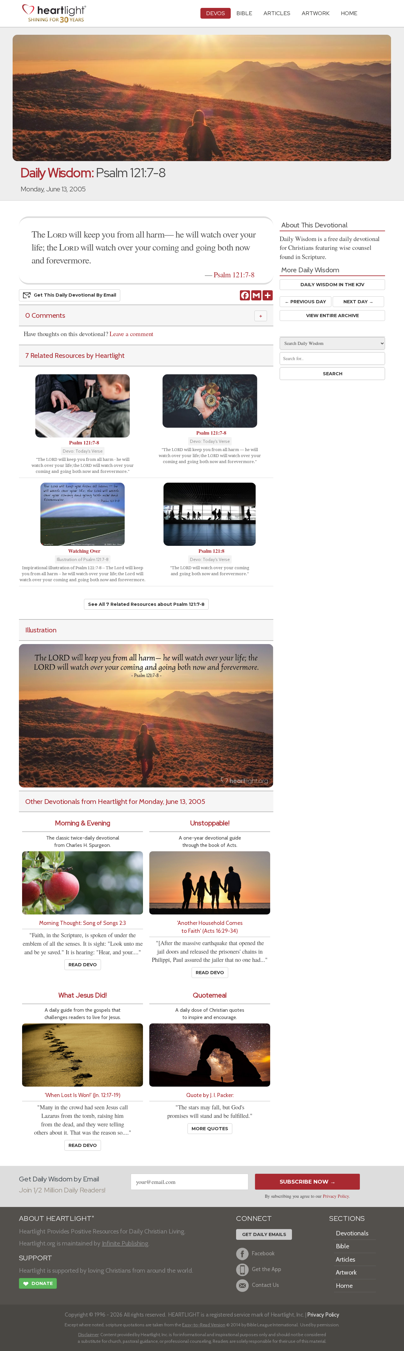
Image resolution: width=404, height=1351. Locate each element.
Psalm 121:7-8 (234, 274)
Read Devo (82, 965)
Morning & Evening (82, 823)
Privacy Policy (336, 1196)
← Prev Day (305, 302)
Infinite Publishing (125, 1243)
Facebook (263, 1253)
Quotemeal (210, 995)
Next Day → (358, 302)
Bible (244, 13)
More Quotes (210, 1128)
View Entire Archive (332, 315)
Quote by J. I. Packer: (210, 1095)
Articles (277, 13)
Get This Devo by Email (75, 295)
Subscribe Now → (308, 1182)
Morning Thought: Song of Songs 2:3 (82, 923)
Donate (38, 1284)
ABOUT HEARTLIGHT (56, 1218)
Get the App (266, 1269)
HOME (349, 13)
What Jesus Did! (82, 995)
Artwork (316, 13)
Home (344, 1285)
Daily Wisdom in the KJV (332, 284)
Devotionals (352, 1233)
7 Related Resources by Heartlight (75, 355)
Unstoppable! (209, 823)
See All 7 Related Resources (146, 604)
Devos (215, 13)
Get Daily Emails (264, 1234)
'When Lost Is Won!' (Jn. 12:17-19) (83, 1095)
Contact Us (265, 1285)
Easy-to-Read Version (203, 1325)
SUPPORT (35, 1258)
